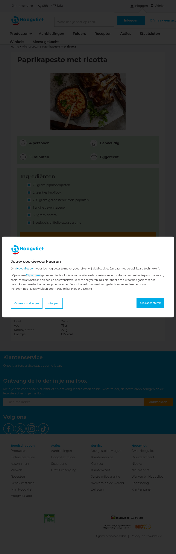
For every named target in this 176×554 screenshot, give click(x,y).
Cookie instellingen (26, 303)
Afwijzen (53, 303)
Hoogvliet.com (26, 268)
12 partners (33, 275)
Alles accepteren (150, 303)
